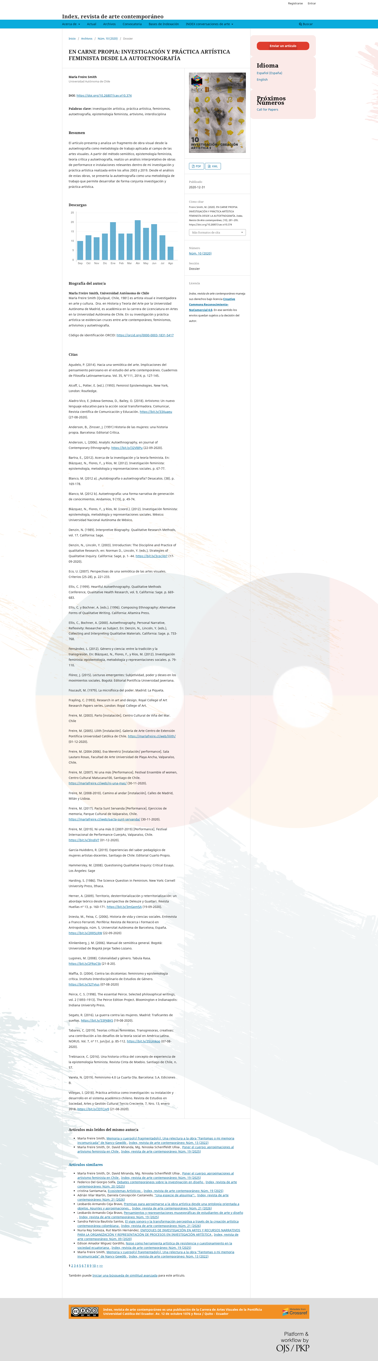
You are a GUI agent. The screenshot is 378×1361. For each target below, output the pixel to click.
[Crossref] (295, 1312)
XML (214, 166)
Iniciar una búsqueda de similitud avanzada (125, 1275)
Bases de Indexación (164, 24)
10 (94, 1265)
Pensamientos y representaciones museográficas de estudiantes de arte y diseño (183, 1213)
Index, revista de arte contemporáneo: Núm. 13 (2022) (168, 1143)
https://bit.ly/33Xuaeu (156, 412)
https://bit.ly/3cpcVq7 (152, 556)
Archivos (109, 24)
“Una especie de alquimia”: (175, 1195)
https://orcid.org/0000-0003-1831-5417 (145, 335)
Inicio (72, 38)
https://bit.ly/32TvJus (84, 984)
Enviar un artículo (283, 46)
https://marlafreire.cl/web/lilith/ (152, 736)
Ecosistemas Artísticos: (125, 1191)
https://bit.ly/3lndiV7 (84, 840)
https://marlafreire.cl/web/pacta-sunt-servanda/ (104, 819)
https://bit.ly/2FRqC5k (85, 963)
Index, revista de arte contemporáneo (113, 16)
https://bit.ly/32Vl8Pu (127, 448)
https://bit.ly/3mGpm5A (124, 907)
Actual (91, 24)
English (262, 79)
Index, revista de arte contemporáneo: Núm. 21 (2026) (172, 1208)
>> (101, 1265)
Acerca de (69, 24)
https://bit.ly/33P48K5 (97, 1020)
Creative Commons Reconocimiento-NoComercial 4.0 (212, 304)
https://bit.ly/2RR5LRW (85, 933)
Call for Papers (267, 109)
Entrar (312, 3)
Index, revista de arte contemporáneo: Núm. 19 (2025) (161, 1151)
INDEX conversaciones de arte (208, 24)
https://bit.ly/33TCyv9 (93, 1109)
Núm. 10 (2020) (108, 38)
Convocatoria (132, 24)
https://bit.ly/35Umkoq (143, 1041)
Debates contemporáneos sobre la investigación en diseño (160, 1182)
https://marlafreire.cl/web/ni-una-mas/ (98, 783)
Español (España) (269, 73)
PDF (198, 166)
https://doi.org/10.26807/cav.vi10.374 (104, 95)
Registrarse (295, 3)
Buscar (307, 24)
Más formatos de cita (206, 232)
